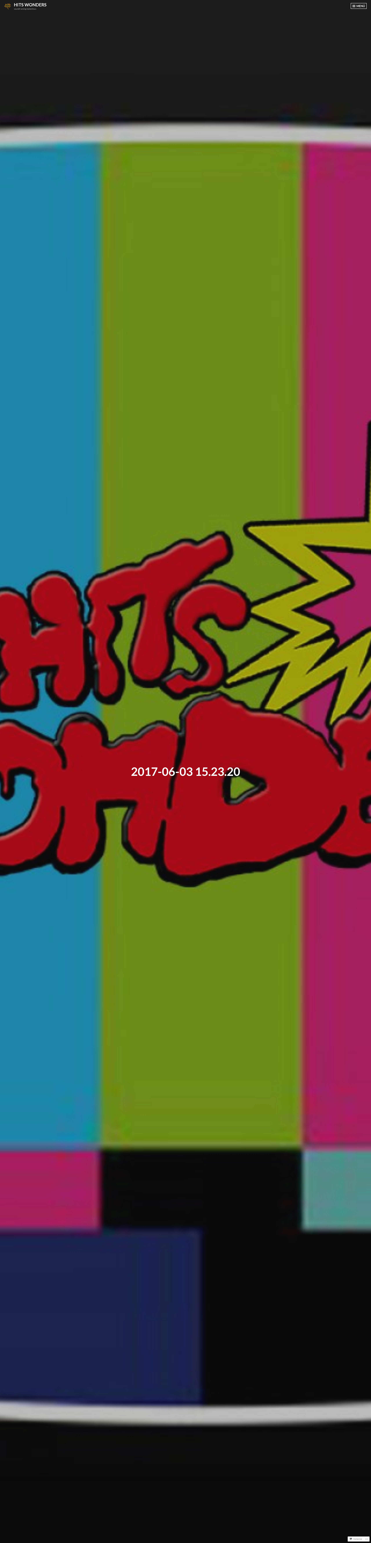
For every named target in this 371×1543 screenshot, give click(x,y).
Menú (360, 6)
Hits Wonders (30, 4)
